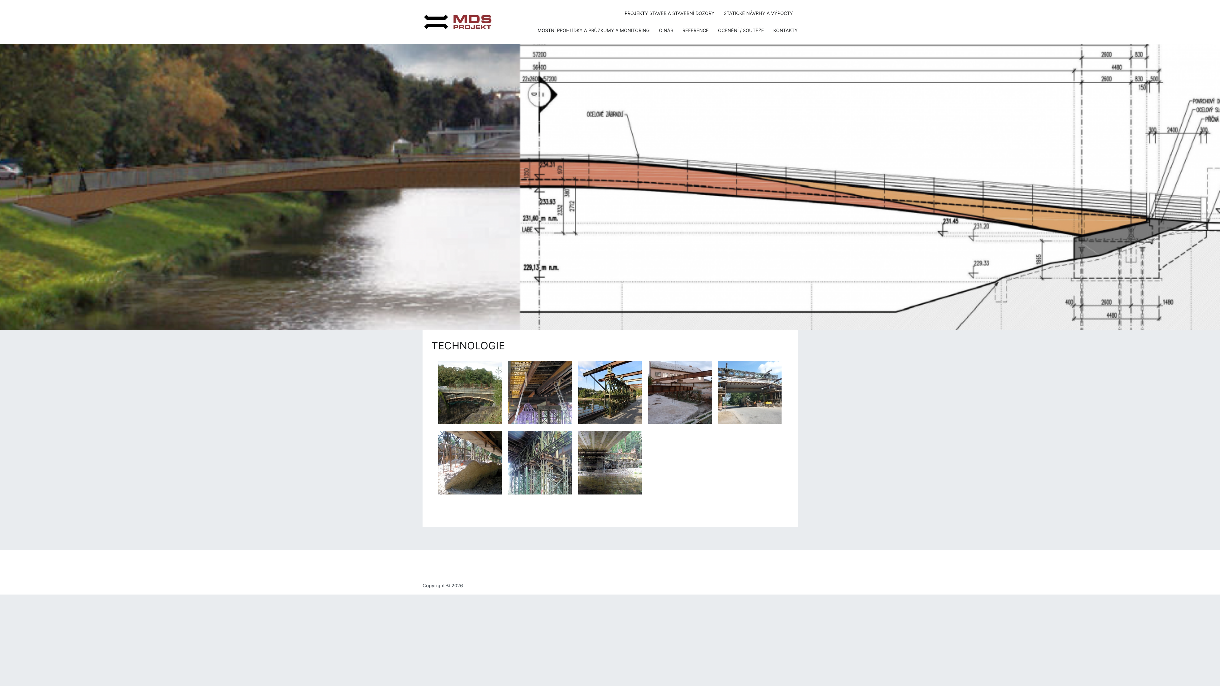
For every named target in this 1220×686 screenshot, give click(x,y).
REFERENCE (695, 30)
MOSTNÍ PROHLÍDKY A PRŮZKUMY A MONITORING (594, 30)
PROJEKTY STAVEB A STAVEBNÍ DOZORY (670, 13)
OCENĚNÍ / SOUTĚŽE (741, 30)
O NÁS (666, 30)
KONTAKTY (785, 30)
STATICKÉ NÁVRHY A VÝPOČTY (758, 13)
